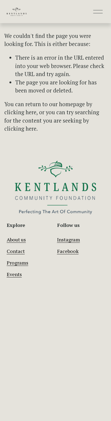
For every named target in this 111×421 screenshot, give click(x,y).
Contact (16, 251)
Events (14, 274)
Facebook (68, 251)
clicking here (20, 112)
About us (16, 239)
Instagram (68, 239)
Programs (17, 262)
